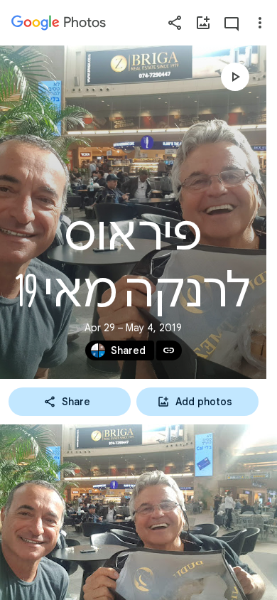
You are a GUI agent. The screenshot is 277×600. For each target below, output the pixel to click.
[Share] (175, 23)
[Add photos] (203, 23)
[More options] (260, 23)
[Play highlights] (235, 77)
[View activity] (231, 23)
